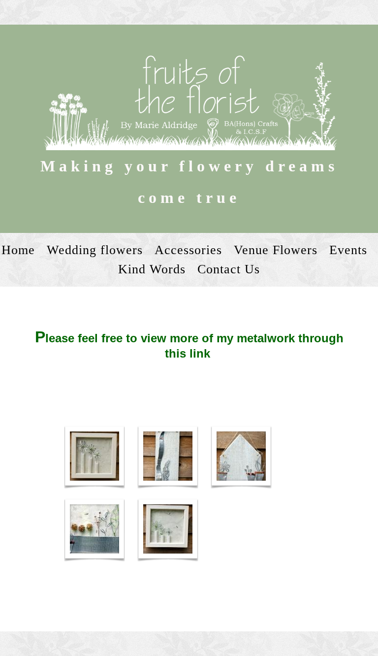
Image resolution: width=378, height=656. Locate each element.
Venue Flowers (275, 250)
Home (18, 250)
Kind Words (152, 269)
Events (348, 250)
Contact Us (228, 269)
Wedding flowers (95, 250)
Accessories (188, 250)
